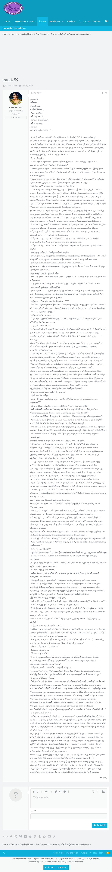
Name (33, 811)
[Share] (102, 93)
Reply (104, 778)
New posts (7, 28)
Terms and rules (71, 853)
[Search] (106, 21)
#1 (106, 93)
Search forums (20, 28)
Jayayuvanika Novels (23, 21)
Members (71, 21)
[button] (35, 21)
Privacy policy (85, 853)
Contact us (58, 853)
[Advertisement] (56, 57)
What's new (55, 21)
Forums (42, 21)
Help (95, 853)
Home (7, 21)
